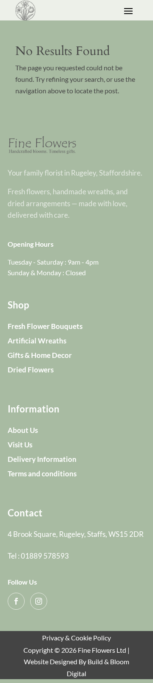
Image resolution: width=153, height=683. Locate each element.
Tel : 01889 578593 (38, 555)
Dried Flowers (31, 369)
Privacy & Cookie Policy (76, 638)
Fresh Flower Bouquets (45, 326)
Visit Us (20, 444)
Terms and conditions (42, 473)
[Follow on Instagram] (38, 601)
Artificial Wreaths (37, 340)
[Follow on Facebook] (16, 601)
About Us (23, 430)
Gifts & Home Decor (40, 355)
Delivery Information (42, 459)
